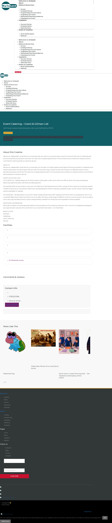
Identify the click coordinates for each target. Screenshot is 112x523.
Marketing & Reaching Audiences (32, 16)
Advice (2, 411)
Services (70, 137)
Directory (3, 393)
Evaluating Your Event (28, 18)
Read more (5, 521)
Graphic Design (24, 137)
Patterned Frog (9, 374)
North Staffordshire (27, 34)
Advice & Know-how (26, 5)
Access (23, 9)
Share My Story (26, 28)
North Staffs (8, 132)
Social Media (78, 137)
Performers (63, 137)
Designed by (87, 511)
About (21, 3)
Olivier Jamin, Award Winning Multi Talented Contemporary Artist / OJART (72, 376)
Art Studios (7, 137)
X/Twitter (7, 458)
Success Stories (26, 24)
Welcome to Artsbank (27, 1)
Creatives (16, 137)
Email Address (9, 467)
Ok (105, 518)
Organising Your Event (28, 14)
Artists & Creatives (26, 30)
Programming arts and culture (31, 13)
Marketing (34, 137)
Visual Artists (8, 139)
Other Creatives (53, 137)
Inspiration (23, 20)
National (23, 36)
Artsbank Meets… (27, 26)
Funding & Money (26, 11)
